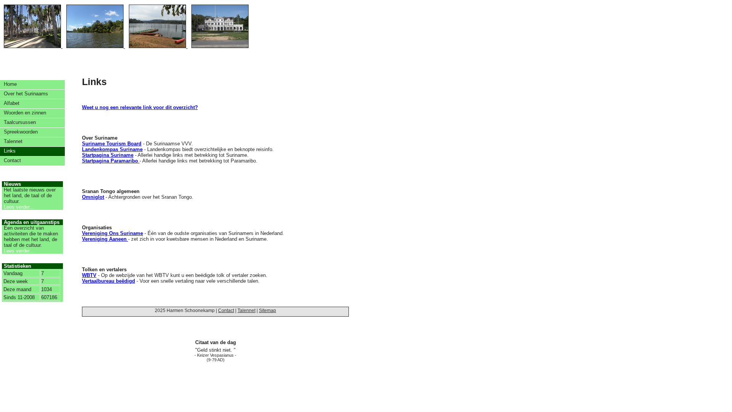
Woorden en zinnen (25, 113)
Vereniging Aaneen (105, 239)
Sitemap (267, 310)
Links (10, 151)
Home (10, 84)
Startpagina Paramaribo (111, 161)
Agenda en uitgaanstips (31, 222)
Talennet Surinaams (337, 23)
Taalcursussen (20, 122)
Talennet (13, 141)
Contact (12, 160)
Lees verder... (19, 207)
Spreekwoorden (21, 132)
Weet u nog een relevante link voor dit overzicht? (140, 107)
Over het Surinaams (26, 94)
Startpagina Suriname (107, 155)
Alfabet (11, 103)
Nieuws (12, 184)
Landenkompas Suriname (112, 149)
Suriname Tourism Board (111, 143)
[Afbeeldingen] (124, 46)
